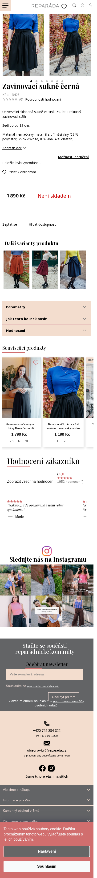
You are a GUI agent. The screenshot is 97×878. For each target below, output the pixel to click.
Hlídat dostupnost (42, 224)
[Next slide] (85, 44)
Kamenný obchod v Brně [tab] (21, 810)
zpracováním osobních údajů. (43, 686)
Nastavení (47, 851)
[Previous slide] (8, 44)
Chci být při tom (63, 697)
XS (11, 441)
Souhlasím (46, 866)
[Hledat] (74, 5)
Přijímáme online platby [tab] (20, 821)
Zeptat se (9, 224)
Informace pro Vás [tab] (16, 800)
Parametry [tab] (15, 307)
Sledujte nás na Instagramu (48, 559)
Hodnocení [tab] (15, 330)
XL (27, 441)
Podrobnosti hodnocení (43, 99)
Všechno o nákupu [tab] (17, 790)
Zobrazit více (12, 148)
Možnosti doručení (73, 157)
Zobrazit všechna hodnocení (30, 481)
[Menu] (5, 5)
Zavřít (27, 219)
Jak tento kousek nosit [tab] (26, 318)
